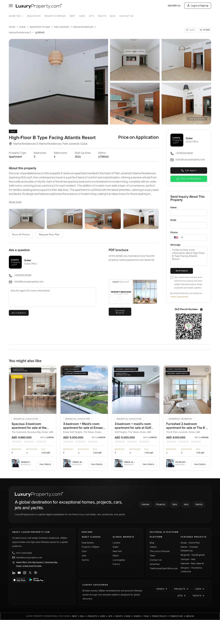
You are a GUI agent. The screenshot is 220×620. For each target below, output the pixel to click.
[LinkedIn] (13, 572)
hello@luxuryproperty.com (29, 557)
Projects (160, 504)
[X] (30, 572)
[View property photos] (58, 81)
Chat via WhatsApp (191, 178)
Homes (145, 504)
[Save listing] (52, 369)
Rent (72, 16)
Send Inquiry (182, 271)
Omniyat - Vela (188, 559)
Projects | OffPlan (55, 16)
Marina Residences (83, 26)
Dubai (22, 26)
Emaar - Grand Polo (190, 542)
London (116, 542)
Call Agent (190, 170)
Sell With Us (174, 5)
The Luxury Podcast (160, 551)
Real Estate (34, 16)
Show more (15, 202)
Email (173, 219)
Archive (190, 616)
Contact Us (126, 16)
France (116, 564)
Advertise (14, 16)
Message (175, 244)
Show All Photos (21, 234)
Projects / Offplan (90, 546)
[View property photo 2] (135, 60)
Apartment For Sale (39, 26)
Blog (112, 16)
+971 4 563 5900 (24, 553)
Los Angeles (119, 559)
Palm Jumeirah (61, 26)
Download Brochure (120, 311)
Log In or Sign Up (199, 5)
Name (173, 207)
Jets (91, 16)
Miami (116, 555)
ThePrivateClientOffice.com (163, 568)
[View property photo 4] (135, 103)
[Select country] (176, 237)
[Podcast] (35, 572)
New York (117, 551)
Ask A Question (19, 313)
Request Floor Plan (49, 234)
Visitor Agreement (179, 296)
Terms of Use (176, 616)
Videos (153, 546)
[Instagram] (24, 572)
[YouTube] (19, 572)
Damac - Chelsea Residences (189, 548)
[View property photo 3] (186, 60)
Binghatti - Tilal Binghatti (193, 554)
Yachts (102, 16)
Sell (82, 616)
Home (12, 26)
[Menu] (11, 5)
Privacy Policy (159, 616)
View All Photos (197, 119)
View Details (45, 464)
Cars (82, 16)
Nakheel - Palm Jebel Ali (192, 563)
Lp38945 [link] (39, 32)
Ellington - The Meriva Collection (191, 569)
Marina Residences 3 (20, 32)
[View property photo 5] (186, 103)
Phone (174, 232)
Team (152, 555)
